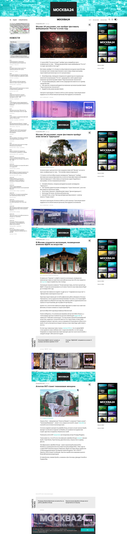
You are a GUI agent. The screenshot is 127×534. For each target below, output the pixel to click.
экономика (16, 77)
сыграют (79, 438)
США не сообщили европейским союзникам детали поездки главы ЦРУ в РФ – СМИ (19, 159)
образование (12, 126)
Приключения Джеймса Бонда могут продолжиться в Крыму (77, 501)
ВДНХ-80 (46, 349)
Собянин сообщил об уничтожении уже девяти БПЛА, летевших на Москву (19, 56)
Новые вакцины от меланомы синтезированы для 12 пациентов (18, 62)
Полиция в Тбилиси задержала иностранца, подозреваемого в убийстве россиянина (17, 223)
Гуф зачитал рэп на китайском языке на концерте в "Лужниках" (19, 216)
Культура (47, 23)
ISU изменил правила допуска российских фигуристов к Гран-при (18, 201)
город (20, 175)
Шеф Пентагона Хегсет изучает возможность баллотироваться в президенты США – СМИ (18, 96)
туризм (16, 71)
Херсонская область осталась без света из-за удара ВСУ (19, 166)
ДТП (17, 91)
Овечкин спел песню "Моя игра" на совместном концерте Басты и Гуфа (18, 111)
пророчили (57, 435)
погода (17, 190)
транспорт (12, 71)
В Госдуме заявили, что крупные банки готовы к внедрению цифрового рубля (19, 75)
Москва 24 (63, 19)
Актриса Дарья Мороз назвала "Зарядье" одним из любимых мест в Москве (18, 231)
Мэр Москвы (13, 42)
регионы (18, 168)
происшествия (13, 84)
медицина (12, 64)
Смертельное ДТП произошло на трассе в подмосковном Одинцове (19, 88)
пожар (17, 147)
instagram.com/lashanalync (48, 418)
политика (11, 77)
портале (44, 282)
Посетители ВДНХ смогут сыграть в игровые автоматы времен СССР (49, 341)
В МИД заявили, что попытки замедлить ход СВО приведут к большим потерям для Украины (17, 180)
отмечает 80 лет (67, 328)
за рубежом (18, 84)
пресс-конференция (44, 97)
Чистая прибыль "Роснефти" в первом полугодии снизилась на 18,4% (19, 138)
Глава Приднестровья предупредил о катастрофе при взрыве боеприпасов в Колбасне (19, 104)
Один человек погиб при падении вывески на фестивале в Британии (18, 82)
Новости (15, 38)
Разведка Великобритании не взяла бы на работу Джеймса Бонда (51, 501)
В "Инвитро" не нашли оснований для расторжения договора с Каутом (18, 195)
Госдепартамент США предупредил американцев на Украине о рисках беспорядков (18, 131)
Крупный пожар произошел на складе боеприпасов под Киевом (18, 145)
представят (77, 316)
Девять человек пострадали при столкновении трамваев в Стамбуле (18, 151)
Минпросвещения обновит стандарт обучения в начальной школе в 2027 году (19, 124)
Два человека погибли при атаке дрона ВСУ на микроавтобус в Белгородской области (19, 209)
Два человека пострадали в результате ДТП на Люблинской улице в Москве (19, 172)
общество (16, 64)
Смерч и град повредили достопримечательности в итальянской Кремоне (19, 188)
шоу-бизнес (12, 113)
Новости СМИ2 (35, 119)
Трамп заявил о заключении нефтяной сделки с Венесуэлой (19, 117)
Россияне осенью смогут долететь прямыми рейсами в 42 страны (18, 69)
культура (51, 97)
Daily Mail (81, 423)
